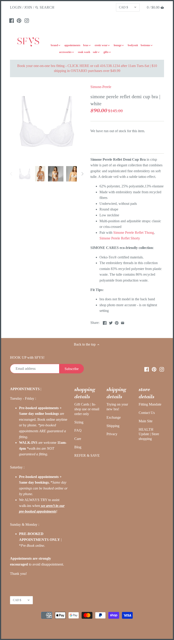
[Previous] (11, 174)
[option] (25, 174)
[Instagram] (26, 20)
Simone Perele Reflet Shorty (119, 238)
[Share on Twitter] (111, 322)
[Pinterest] (19, 20)
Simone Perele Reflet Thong (133, 232)
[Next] (82, 174)
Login (16, 7)
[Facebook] (11, 20)
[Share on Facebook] (104, 322)
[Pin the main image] (116, 322)
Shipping (112, 426)
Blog (77, 447)
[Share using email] (122, 322)
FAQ (78, 430)
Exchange (113, 417)
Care (77, 439)
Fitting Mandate (150, 404)
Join (28, 7)
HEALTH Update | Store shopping (149, 434)
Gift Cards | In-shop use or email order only (86, 409)
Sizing (78, 422)
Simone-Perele (100, 87)
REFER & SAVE (87, 455)
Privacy (111, 434)
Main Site (145, 421)
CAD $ (123, 7)
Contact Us (147, 413)
